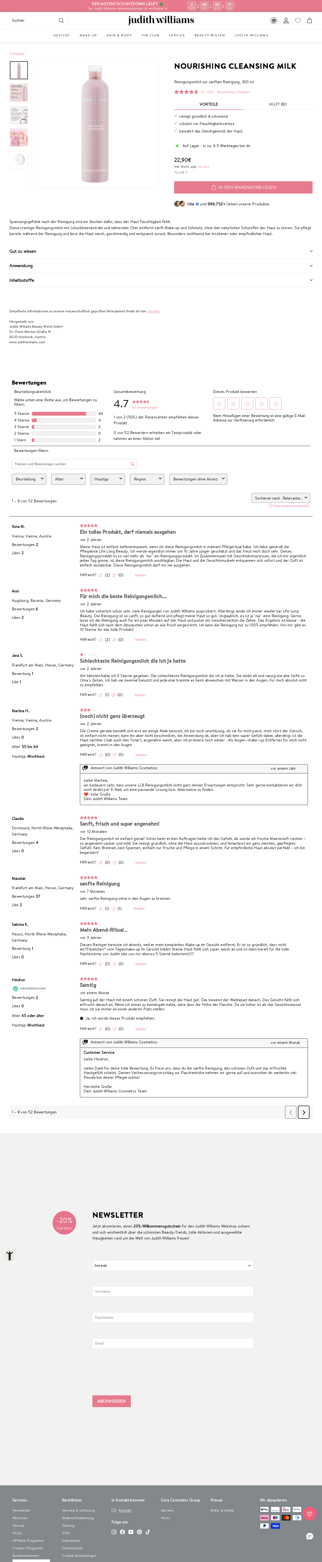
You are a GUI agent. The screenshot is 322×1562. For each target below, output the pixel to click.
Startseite (17, 53)
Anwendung (21, 265)
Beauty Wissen (210, 35)
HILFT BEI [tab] (278, 104)
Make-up (88, 35)
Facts (165, 1517)
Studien (154, 311)
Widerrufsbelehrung (78, 1517)
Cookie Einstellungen (79, 1555)
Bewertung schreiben (233, 91)
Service (177, 35)
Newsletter (21, 1510)
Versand (203, 166)
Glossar (18, 1525)
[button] (309, 1536)
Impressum (71, 1540)
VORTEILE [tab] (209, 104)
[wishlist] (297, 20)
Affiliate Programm (28, 1540)
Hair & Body (119, 35)
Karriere (167, 1510)
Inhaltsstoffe (21, 280)
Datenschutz (72, 1547)
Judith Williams (251, 35)
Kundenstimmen (25, 1555)
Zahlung (68, 1525)
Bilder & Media (222, 1510)
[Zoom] (95, 124)
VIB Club (151, 35)
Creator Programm (27, 1547)
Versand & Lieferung (78, 1510)
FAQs (17, 1532)
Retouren (20, 1517)
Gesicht (62, 35)
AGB (66, 1532)
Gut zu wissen (22, 251)
